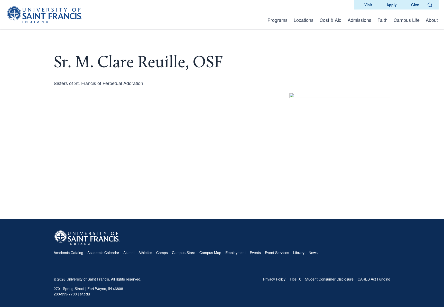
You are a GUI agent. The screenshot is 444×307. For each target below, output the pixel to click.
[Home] (44, 14)
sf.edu (85, 293)
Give (415, 4)
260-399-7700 (65, 293)
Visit (368, 4)
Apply (391, 4)
